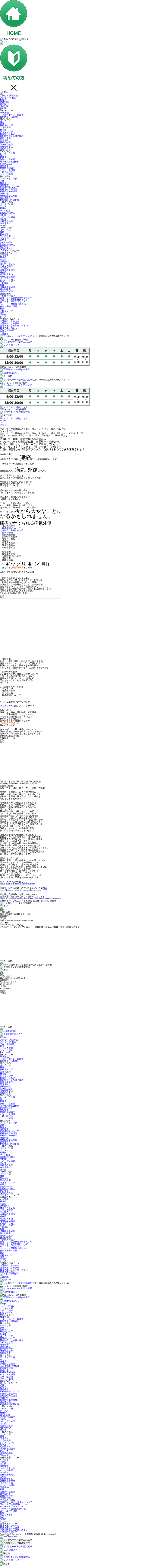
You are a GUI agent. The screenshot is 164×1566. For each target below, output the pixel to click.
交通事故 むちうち (9, 321)
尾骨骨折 (4, 140)
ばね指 (3, 219)
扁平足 (3, 240)
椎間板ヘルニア (7, 134)
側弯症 (3, 315)
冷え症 (3, 259)
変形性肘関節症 (7, 212)
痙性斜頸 (4, 193)
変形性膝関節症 (7, 244)
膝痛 (2, 232)
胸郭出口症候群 (7, 159)
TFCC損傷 (5, 210)
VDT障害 (4, 255)
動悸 (2, 285)
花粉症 (3, 272)
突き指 (3, 225)
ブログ (3, 332)
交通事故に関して (8, 327)
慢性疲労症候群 (7, 287)
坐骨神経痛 (5, 127)
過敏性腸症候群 (7, 276)
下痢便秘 (4, 283)
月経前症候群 (6, 291)
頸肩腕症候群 (6, 163)
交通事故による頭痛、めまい (14, 325)
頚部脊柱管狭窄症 (8, 189)
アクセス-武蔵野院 (9, 95)
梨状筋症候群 (6, 144)
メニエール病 (6, 279)
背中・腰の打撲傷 (8, 306)
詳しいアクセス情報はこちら (14, 407)
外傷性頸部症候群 (8, 195)
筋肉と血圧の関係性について (14, 300)
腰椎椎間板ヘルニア (11, 528)
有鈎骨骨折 (5, 223)
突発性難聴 (5, 293)
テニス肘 (4, 206)
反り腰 (3, 129)
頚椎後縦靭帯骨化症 (9, 200)
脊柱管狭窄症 (6, 146)
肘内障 (3, 215)
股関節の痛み (6, 249)
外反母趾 (4, 234)
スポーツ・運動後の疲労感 (13, 304)
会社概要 (4, 334)
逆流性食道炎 (6, 274)
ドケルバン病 (6, 204)
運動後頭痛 (5, 198)
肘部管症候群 (6, 221)
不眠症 (3, 257)
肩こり (3, 155)
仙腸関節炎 (5, 149)
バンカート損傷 (7, 170)
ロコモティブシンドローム (13, 302)
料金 (2, 1046)
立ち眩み (4, 268)
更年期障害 (5, 289)
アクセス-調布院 (8, 97)
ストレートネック (8, 178)
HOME (3, 420)
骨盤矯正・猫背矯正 (9, 117)
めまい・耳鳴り (7, 281)
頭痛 (2, 181)
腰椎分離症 (5, 142)
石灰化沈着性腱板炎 (9, 161)
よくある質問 (6, 1048)
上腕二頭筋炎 (6, 172)
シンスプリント (7, 238)
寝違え (3, 183)
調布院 (3, 104)
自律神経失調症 (7, 270)
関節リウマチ (6, 310)
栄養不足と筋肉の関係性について (16, 298)
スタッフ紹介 (6, 1050)
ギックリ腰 (5, 706)
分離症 (5, 530)
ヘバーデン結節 (7, 217)
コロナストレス (7, 264)
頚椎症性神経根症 (8, 191)
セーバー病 (5, 230)
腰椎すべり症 (6, 125)
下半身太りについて (9, 251)
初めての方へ (6, 1052)
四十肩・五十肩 (7, 153)
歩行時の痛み (6, 242)
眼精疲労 (4, 185)
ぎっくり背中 (6, 132)
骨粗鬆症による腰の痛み (11, 136)
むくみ (3, 317)
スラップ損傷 (6, 174)
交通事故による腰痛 (9, 323)
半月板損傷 (5, 236)
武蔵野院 (4, 102)
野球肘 (3, 208)
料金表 (3, 100)
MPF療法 (4, 112)
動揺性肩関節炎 (7, 168)
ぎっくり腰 (5, 121)
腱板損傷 (4, 166)
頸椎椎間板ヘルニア (9, 187)
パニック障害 (6, 266)
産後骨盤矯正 (6, 138)
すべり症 (19, 530)
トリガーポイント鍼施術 (11, 115)
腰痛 (2, 123)
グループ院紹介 (7, 330)
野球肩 (3, 157)
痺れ (2, 313)
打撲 (2, 308)
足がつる (4, 247)
